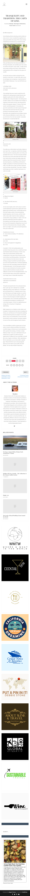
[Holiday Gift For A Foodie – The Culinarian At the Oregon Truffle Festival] (15, 464)
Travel (13, 25)
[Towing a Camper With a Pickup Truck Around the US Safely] (15, 443)
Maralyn (11, 23)
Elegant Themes (12, 892)
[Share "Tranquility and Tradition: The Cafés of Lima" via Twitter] (10, 360)
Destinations (22, 23)
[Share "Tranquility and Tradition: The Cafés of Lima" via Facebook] (7, 360)
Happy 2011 (6, 495)
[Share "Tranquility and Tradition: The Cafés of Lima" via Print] (23, 360)
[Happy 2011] (15, 486)
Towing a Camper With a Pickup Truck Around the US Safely (13, 452)
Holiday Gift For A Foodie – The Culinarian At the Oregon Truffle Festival (15, 474)
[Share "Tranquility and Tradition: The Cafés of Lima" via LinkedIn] (16, 360)
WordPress (24, 892)
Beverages (16, 23)
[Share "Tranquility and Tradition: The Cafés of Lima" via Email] (20, 360)
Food (10, 25)
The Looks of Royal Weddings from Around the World (14, 516)
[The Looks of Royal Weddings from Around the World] (15, 506)
